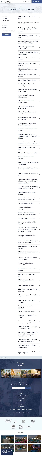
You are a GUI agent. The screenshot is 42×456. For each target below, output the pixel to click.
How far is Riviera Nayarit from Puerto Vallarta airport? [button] (27, 124)
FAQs (21, 5)
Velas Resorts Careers (21, 406)
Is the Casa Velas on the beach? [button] (26, 311)
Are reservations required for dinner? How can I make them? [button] (27, 213)
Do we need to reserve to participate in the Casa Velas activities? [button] (28, 42)
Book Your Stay (36, 1)
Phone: (19, 398)
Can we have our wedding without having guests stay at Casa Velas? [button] (27, 322)
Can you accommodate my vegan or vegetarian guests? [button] (28, 352)
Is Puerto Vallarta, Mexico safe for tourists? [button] (27, 113)
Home (2, 357)
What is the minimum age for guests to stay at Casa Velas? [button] (28, 327)
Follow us (21, 363)
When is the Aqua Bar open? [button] (26, 285)
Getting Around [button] (6, 20)
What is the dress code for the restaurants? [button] (26, 281)
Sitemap (27, 412)
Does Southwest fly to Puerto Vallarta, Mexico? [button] (26, 96)
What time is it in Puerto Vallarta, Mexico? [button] (27, 75)
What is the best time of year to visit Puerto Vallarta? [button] (28, 253)
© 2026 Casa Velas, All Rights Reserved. (7, 452)
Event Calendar (24, 409)
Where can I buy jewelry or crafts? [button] (27, 153)
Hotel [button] (3, 22)
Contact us (6, 34)
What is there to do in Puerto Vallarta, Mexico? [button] (26, 102)
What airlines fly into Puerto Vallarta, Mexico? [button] (26, 47)
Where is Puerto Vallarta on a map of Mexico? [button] (27, 70)
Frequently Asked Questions (21, 9)
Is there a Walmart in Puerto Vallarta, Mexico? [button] (26, 107)
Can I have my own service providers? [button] (25, 307)
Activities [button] (4, 18)
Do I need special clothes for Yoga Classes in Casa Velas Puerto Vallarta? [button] (27, 30)
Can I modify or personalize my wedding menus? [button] (27, 346)
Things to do (30, 409)
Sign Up (28, 388)
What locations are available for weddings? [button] (26, 301)
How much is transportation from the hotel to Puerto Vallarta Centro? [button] (28, 143)
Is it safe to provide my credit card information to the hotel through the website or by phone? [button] (28, 181)
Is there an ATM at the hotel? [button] (26, 203)
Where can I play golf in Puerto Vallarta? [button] (27, 64)
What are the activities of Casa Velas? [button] (26, 17)
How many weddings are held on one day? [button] (27, 236)
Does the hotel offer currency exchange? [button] (26, 208)
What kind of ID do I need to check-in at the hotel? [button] (28, 163)
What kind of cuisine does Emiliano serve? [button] (28, 296)
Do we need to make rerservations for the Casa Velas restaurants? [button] (27, 199)
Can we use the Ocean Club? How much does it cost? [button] (27, 258)
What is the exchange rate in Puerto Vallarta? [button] (28, 59)
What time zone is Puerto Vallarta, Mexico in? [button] (27, 247)
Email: (21, 400)
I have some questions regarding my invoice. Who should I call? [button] (28, 187)
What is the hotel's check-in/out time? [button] (26, 148)
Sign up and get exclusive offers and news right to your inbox (21, 384)
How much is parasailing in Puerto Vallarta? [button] (27, 129)
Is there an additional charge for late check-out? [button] (28, 169)
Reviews (14, 409)
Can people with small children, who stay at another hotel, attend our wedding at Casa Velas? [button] (28, 229)
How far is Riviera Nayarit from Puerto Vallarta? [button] (27, 118)
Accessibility (15, 412)
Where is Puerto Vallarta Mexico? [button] (27, 80)
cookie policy (5, 452)
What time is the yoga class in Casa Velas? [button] (27, 36)
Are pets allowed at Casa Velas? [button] (26, 218)
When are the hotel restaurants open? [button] (26, 275)
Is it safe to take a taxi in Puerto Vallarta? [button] (26, 193)
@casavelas (21, 365)
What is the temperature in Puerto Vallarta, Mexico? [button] (27, 90)
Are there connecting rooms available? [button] (26, 157)
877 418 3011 (22, 398)
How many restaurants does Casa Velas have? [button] (27, 269)
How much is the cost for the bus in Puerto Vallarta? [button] (28, 53)
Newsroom (18, 409)
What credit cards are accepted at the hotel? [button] (28, 174)
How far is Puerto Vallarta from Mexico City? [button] (27, 85)
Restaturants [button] (5, 25)
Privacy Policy (21, 412)
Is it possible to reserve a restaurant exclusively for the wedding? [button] (27, 340)
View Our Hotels (21, 432)
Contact (21, 393)
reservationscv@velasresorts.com (21, 401)
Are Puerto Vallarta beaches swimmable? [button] (25, 264)
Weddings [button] (4, 27)
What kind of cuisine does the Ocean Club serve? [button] (28, 290)
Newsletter (21, 382)
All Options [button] (5, 16)
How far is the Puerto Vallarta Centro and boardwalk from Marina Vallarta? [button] (28, 136)
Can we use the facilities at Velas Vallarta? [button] (27, 223)
